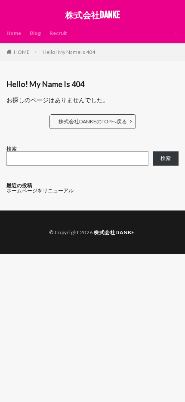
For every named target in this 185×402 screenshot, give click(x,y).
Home (13, 33)
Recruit (58, 33)
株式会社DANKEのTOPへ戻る (93, 121)
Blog (35, 33)
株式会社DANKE (92, 15)
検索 (11, 148)
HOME (22, 52)
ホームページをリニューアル (40, 190)
